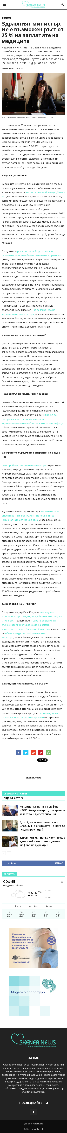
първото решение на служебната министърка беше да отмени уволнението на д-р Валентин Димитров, (29, 625)
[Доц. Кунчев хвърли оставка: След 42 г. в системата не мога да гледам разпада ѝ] (10, 825)
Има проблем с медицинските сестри (24, 465)
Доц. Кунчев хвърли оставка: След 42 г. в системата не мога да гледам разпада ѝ (42, 825)
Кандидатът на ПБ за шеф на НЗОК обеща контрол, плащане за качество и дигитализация (42, 810)
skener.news (7, 68)
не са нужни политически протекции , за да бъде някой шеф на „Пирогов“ (32, 616)
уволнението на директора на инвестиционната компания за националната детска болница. (30, 515)
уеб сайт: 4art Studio (33, 1123)
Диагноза (6, 18)
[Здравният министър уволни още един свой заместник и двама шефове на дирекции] (10, 841)
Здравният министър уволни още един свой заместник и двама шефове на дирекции (42, 841)
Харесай (59, 863)
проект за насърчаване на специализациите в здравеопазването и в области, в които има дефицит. (33, 419)
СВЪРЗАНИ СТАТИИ (15, 793)
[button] (62, 4)
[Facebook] (33, 1112)
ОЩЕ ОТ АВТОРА (14, 798)
